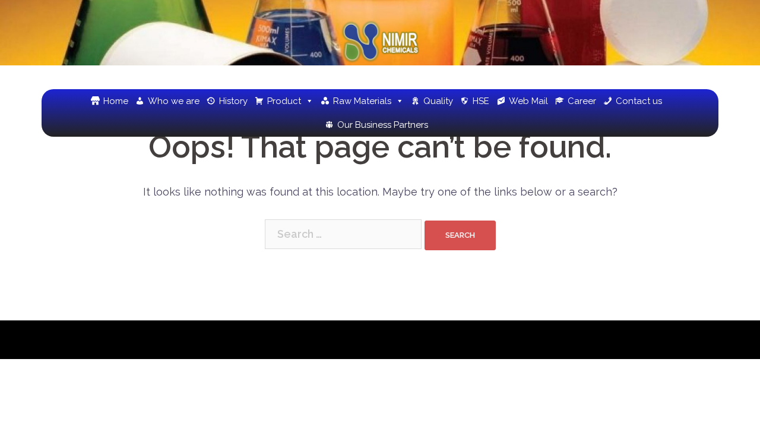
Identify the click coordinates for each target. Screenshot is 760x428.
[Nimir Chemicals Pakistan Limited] (380, 45)
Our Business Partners (382, 124)
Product (284, 101)
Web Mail (528, 101)
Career (582, 101)
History (233, 101)
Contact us (639, 101)
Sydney (273, 339)
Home (115, 101)
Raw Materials (362, 101)
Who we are (174, 101)
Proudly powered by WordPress (123, 339)
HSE (481, 101)
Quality (438, 101)
